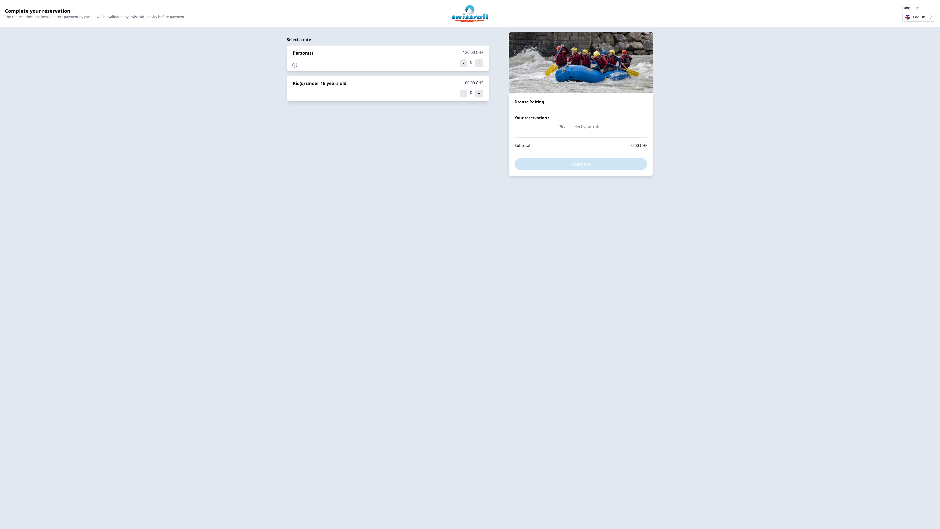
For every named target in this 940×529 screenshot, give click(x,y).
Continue (581, 164)
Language (910, 7)
